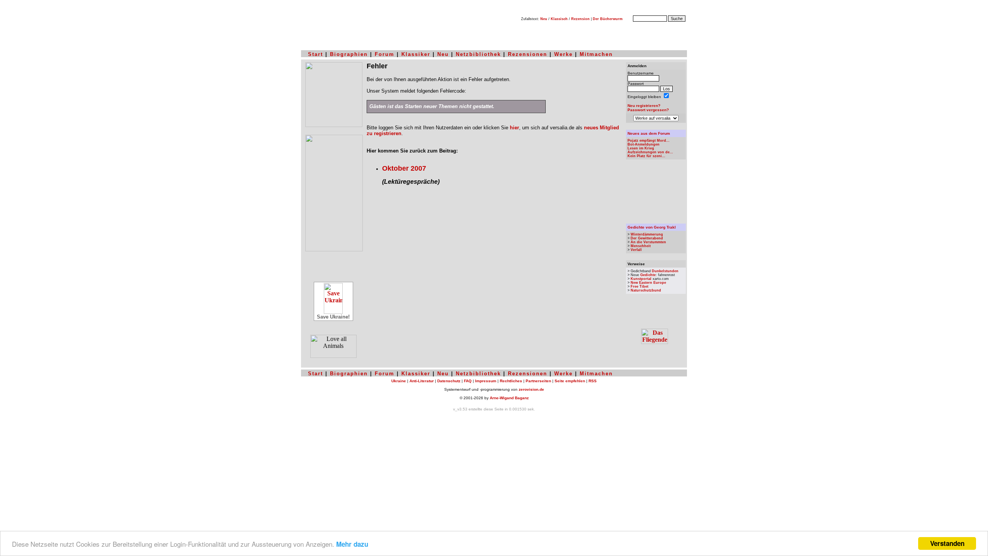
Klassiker (415, 54)
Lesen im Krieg (641, 148)
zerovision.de (531, 389)
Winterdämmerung (647, 234)
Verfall (636, 250)
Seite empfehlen (570, 381)
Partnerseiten (538, 381)
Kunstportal (641, 279)
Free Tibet (639, 286)
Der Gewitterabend (647, 238)
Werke (563, 54)
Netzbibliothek (478, 54)
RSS (593, 381)
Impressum (485, 381)
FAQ (468, 381)
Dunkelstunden (665, 271)
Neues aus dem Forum (649, 133)
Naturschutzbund (646, 290)
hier (514, 128)
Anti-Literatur (421, 381)
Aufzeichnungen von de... (650, 152)
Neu (543, 19)
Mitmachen (596, 54)
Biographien (349, 54)
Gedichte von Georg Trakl (652, 227)
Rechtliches (511, 381)
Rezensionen (527, 54)
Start (315, 54)
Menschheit (641, 246)
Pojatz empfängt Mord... (649, 140)
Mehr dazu (352, 544)
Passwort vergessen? (648, 110)
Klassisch (559, 19)
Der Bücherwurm (608, 19)
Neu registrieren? (644, 105)
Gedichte (648, 275)
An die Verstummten (648, 242)
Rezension (580, 19)
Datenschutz (448, 381)
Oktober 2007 (404, 168)
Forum (384, 54)
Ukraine (398, 381)
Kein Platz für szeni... (646, 156)
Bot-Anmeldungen (644, 144)
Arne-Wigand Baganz (509, 398)
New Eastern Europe (648, 283)
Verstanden (947, 543)
